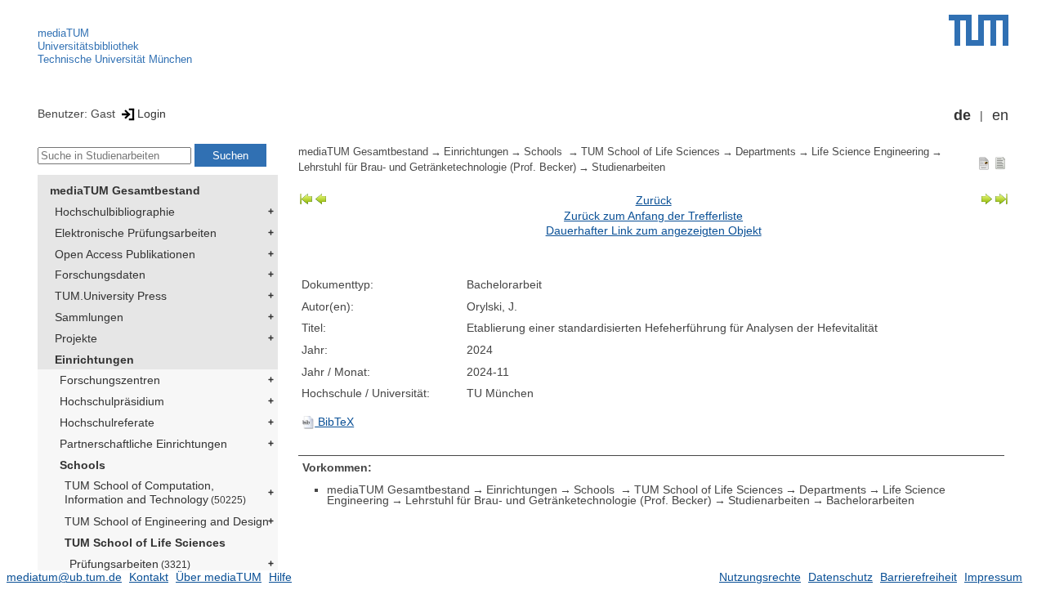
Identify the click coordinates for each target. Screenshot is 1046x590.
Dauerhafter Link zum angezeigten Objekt (654, 230)
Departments (765, 152)
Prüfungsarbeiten (129, 563)
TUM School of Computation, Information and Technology (155, 492)
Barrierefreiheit (918, 576)
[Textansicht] (1000, 162)
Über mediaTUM (219, 576)
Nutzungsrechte (760, 576)
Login (151, 113)
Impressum (993, 576)
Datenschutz (840, 576)
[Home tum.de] (978, 30)
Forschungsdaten (100, 274)
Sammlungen (89, 317)
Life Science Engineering (870, 152)
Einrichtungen (94, 359)
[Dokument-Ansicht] (984, 162)
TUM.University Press (111, 295)
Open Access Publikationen (125, 254)
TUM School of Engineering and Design (167, 521)
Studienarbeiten (628, 167)
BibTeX (334, 421)
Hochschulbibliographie (115, 211)
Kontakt (148, 576)
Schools (82, 465)
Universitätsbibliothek (88, 46)
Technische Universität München (115, 59)
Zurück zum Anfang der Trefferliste (653, 215)
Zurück (654, 200)
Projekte (76, 338)
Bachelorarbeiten (870, 500)
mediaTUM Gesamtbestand (125, 190)
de (962, 115)
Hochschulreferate (107, 422)
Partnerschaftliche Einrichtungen (143, 443)
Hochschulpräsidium (112, 401)
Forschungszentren (110, 380)
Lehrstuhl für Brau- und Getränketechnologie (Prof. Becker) (437, 167)
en (1000, 115)
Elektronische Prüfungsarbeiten (136, 232)
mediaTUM (63, 33)
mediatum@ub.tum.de (64, 576)
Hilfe (280, 576)
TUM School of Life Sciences (145, 542)
